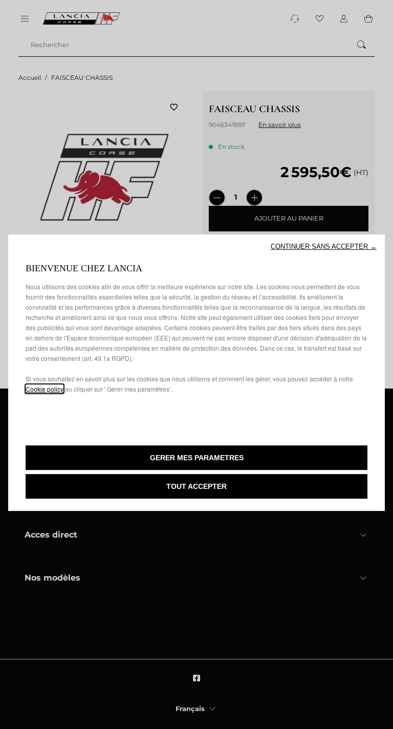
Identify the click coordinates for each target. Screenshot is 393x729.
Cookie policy (44, 388)
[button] (324, 246)
